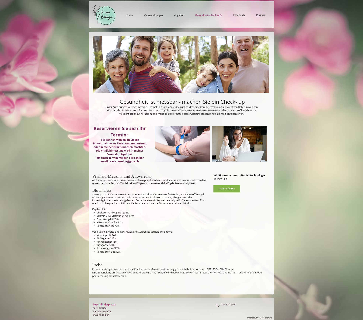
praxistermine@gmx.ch (124, 161)
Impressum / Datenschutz (259, 317)
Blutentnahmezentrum (132, 143)
